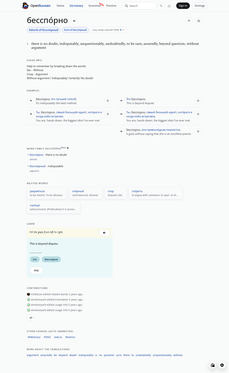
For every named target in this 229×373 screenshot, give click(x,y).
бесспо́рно (36, 154)
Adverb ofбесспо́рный (43, 30)
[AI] (169, 5)
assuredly (46, 355)
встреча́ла (148, 116)
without (177, 355)
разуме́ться (37, 191)
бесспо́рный (38, 166)
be (55, 355)
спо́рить (137, 191)
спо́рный (78, 191)
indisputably (85, 355)
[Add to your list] (198, 20)
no (100, 355)
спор (111, 191)
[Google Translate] (161, 5)
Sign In (183, 5)
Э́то (128, 99)
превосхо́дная (156, 129)
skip (36, 270)
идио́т (82, 112)
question (109, 355)
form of (75, 29)
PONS (47, 337)
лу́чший (61, 99)
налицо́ (35, 205)
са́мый (60, 112)
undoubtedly (143, 355)
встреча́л (57, 116)
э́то (53, 99)
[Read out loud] (74, 20)
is (96, 355)
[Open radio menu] (212, 365)
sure (118, 355)
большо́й (71, 112)
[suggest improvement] (189, 20)
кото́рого (94, 112)
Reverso (70, 337)
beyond (63, 355)
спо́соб (71, 99)
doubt (73, 355)
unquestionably (162, 355)
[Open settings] (222, 365)
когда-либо (43, 116)
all (31, 317)
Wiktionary (34, 337)
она (144, 129)
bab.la (58, 337)
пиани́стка (173, 129)
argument (33, 355)
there (126, 355)
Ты (38, 112)
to (132, 355)
